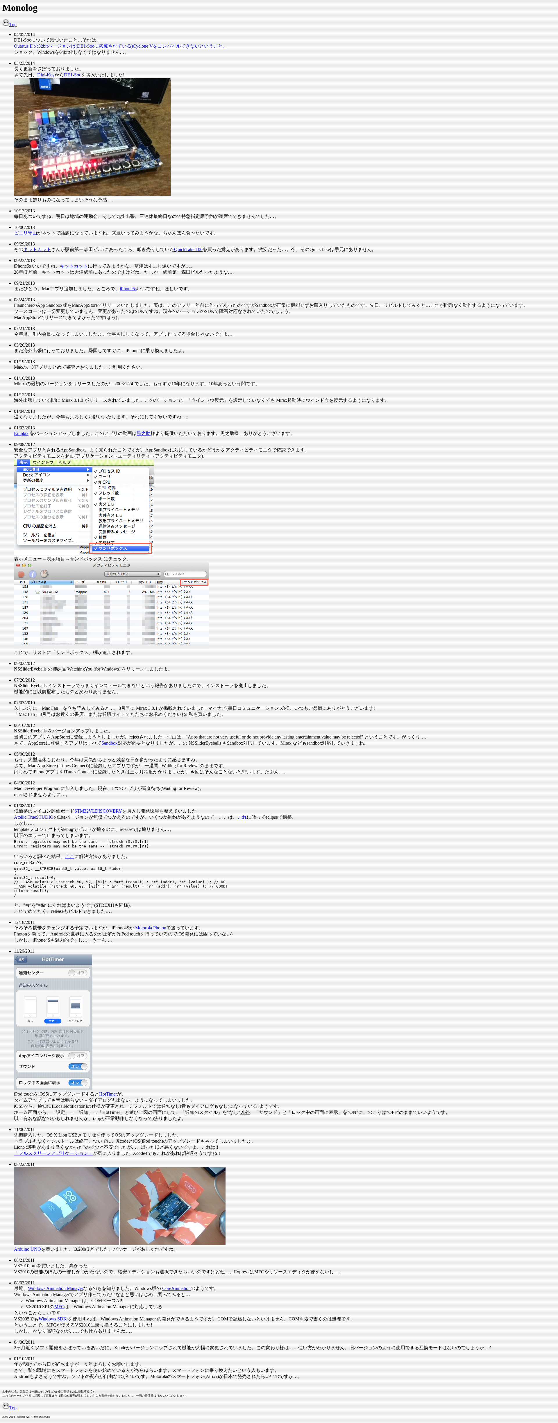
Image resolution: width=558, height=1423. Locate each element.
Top (13, 24)
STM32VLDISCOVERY (98, 811)
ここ (69, 856)
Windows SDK (53, 1318)
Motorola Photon (150, 927)
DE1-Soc (72, 74)
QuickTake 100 (188, 249)
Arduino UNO (27, 1249)
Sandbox (109, 743)
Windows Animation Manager (55, 1288)
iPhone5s (128, 288)
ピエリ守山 (25, 232)
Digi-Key (46, 74)
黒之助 (144, 433)
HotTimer (108, 1094)
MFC (59, 1306)
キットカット (37, 249)
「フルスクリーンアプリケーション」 (53, 1153)
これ (242, 817)
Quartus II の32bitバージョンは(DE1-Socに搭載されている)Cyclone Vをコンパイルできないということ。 (120, 46)
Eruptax (21, 433)
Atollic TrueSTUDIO (33, 817)
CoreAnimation (176, 1288)
